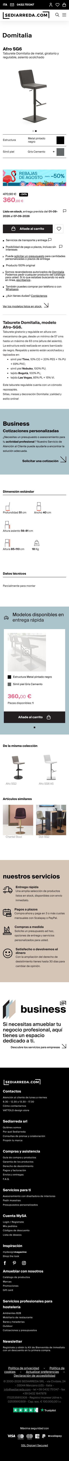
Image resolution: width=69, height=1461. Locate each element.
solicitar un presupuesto (29, 256)
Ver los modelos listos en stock (22, 306)
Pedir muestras (12, 1201)
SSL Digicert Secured (34, 1445)
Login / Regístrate (13, 1222)
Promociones (11, 1286)
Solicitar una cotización (40, 461)
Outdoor (8, 1326)
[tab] (33, 131)
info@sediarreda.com (17, 1389)
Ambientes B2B (12, 1313)
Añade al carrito (31, 229)
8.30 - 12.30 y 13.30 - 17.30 (18, 1102)
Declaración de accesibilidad (34, 1375)
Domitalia (58, 272)
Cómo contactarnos (14, 1106)
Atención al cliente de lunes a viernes (25, 1098)
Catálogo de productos (16, 1277)
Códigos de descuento (16, 1231)
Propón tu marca (12, 1140)
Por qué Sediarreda (14, 1132)
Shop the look (11, 1256)
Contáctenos (39, 296)
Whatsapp (12, 289)
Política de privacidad (23, 1368)
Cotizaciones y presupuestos (20, 1330)
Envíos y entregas (13, 1175)
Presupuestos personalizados (20, 1205)
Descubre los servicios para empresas (35, 1047)
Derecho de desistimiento (18, 1166)
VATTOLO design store (16, 1110)
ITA (5, 4)
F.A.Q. (6, 1179)
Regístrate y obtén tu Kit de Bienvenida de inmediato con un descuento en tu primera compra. (34, 1349)
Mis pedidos (10, 1226)
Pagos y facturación (14, 1170)
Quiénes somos (12, 1128)
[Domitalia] (34, 35)
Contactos (12, 1092)
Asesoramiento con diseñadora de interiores (29, 1196)
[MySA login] (51, 5)
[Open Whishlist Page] (57, 5)
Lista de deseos (12, 1235)
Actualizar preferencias (42, 1372)
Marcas (7, 1282)
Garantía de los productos (18, 1162)
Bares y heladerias (14, 1322)
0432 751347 (25, 5)
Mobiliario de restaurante (18, 1318)
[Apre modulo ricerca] (57, 15)
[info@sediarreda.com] (12, 5)
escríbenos (23, 280)
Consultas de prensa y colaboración (24, 1136)
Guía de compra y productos (19, 1158)
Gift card (8, 1290)
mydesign (15, 1252)
